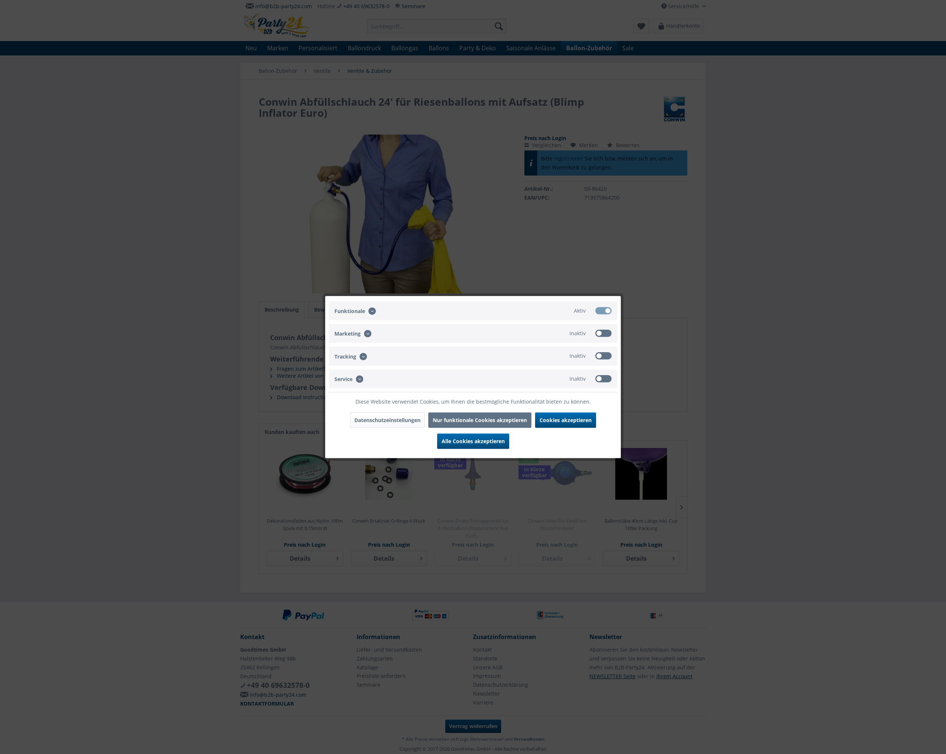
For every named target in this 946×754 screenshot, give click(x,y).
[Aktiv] (603, 311)
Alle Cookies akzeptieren (473, 440)
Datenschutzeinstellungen (387, 419)
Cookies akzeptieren (566, 419)
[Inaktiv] (603, 333)
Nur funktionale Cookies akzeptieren (480, 419)
